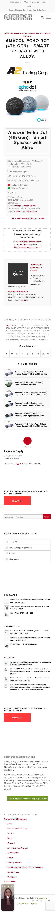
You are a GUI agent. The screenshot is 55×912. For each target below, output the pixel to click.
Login (44, 2)
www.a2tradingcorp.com (26, 211)
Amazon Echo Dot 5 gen (32, 331)
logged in (19, 463)
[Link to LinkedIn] (45, 901)
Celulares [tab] (13, 541)
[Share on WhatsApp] (17, 353)
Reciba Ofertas (10, 881)
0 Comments (25, 320)
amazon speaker (27, 339)
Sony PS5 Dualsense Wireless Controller (24, 644)
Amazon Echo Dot (13, 331)
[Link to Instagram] (37, 901)
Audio (24, 33)
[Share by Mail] (48, 353)
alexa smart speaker (14, 328)
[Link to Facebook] (41, 901)
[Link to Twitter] (33, 901)
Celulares (11, 843)
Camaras (10, 833)
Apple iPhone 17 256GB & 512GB (21, 613)
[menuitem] (15, 2)
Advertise (35, 2)
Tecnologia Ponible (14, 862)
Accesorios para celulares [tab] (20, 547)
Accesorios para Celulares (17, 848)
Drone (9, 838)
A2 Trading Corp (44, 320)
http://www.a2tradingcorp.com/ (27, 247)
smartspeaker (42, 339)
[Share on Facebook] (6, 353)
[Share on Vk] (37, 353)
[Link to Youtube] (49, 901)
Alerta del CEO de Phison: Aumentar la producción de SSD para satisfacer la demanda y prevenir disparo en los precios (30, 671)
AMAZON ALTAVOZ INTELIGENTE (37, 328)
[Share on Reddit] (43, 353)
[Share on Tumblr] (32, 353)
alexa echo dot (41, 325)
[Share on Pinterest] (22, 353)
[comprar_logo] (23, 17)
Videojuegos (12, 877)
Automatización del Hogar (38, 33)
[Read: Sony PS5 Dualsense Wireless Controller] (6, 645)
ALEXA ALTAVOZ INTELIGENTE (22, 325)
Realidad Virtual (13, 872)
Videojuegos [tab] (14, 559)
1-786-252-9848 (24, 244)
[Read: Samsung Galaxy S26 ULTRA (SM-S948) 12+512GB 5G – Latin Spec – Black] (6, 607)
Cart (27, 2)
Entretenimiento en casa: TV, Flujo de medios (25, 867)
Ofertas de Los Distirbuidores (15, 819)
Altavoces (8, 33)
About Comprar (15, 2)
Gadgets (27, 36)
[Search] (41, 17)
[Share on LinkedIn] (27, 353)
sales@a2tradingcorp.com (25, 205)
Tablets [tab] (12, 553)
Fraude (28, 6)
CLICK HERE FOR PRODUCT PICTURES (27, 218)
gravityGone (43, 898)
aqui (25, 299)
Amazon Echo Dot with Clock (35, 334)
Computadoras (13, 852)
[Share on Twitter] (12, 353)
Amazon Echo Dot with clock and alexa (24, 336)
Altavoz (17, 33)
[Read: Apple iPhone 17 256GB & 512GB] (6, 614)
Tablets (10, 857)
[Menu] (47, 17)
